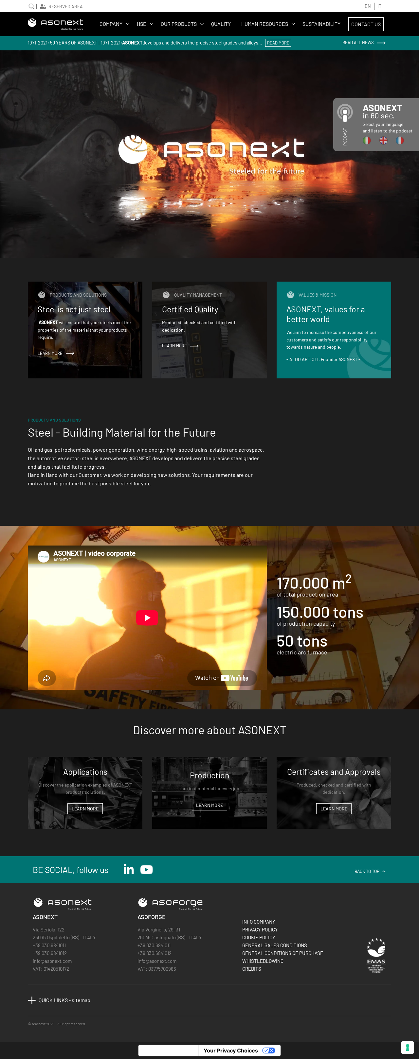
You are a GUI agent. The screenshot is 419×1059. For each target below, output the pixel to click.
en (368, 6)
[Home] (55, 24)
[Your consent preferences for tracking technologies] (407, 1047)
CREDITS (251, 969)
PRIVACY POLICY (260, 929)
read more (278, 42)
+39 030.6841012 (50, 953)
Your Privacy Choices (231, 1050)
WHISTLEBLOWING (262, 961)
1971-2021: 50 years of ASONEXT (62, 43)
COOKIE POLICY (258, 937)
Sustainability (321, 24)
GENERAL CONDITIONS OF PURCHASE (282, 953)
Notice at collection (168, 1050)
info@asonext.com (52, 961)
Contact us (366, 24)
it (379, 6)
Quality (221, 24)
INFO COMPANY (258, 922)
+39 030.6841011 (49, 945)
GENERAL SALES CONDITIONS (274, 945)
